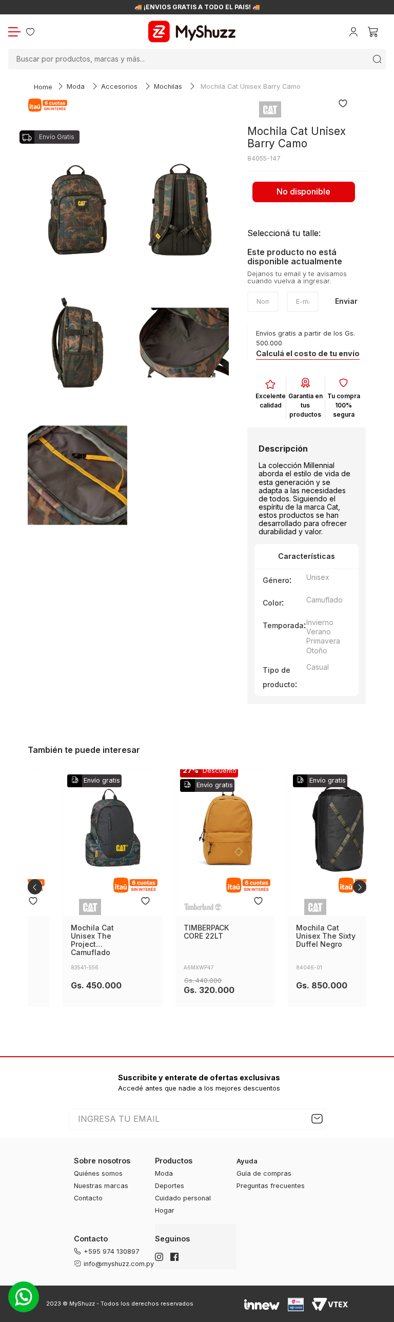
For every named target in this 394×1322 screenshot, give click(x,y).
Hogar (164, 1210)
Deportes (169, 1186)
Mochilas (168, 86)
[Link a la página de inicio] (43, 87)
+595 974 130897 (112, 1251)
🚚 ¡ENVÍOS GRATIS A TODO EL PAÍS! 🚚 (197, 7)
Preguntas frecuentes (271, 1186)
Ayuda (247, 1161)
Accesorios (119, 86)
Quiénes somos (98, 1173)
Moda (76, 86)
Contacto (88, 1198)
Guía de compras (264, 1173)
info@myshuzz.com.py (119, 1264)
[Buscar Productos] (377, 59)
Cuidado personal (183, 1198)
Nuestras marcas (101, 1186)
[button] (308, 354)
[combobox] (197, 59)
